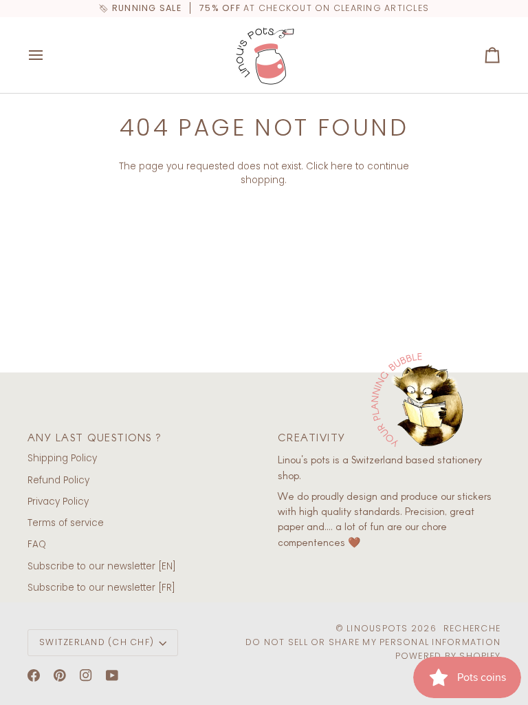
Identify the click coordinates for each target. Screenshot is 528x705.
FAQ (37, 544)
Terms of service (66, 522)
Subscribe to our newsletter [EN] (102, 566)
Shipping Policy (62, 458)
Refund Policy (58, 480)
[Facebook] (34, 675)
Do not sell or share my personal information (372, 642)
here (342, 166)
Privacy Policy (58, 501)
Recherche (471, 628)
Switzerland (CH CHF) (96, 642)
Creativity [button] (312, 437)
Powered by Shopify (448, 656)
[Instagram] (86, 675)
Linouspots (377, 628)
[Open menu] (48, 55)
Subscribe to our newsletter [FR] (101, 587)
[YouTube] (112, 675)
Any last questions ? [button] (95, 437)
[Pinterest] (60, 675)
